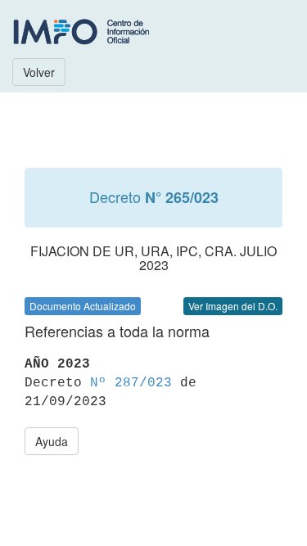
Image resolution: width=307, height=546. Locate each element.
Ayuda (51, 441)
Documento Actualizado (82, 306)
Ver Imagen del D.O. (233, 306)
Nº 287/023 (131, 383)
